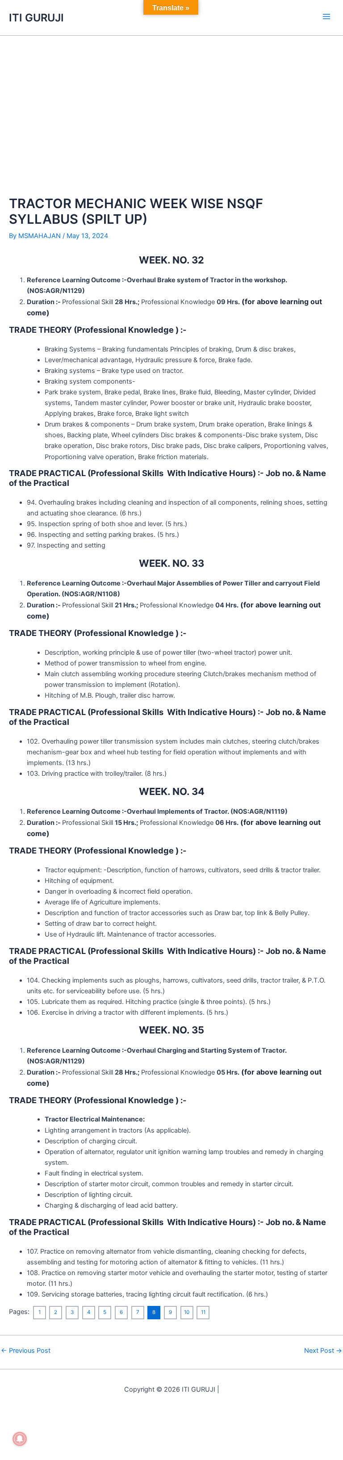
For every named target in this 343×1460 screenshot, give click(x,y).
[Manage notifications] (20, 1439)
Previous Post (25, 1350)
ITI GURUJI (36, 17)
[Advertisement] (171, 102)
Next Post (323, 1350)
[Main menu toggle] (326, 16)
